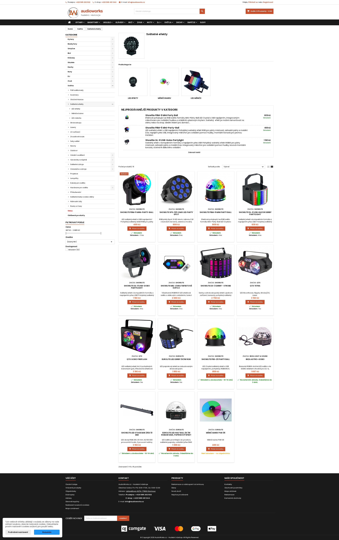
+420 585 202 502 (83, 2)
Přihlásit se (253, 2)
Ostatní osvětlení (77, 155)
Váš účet (71, 478)
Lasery (73, 127)
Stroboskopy (75, 122)
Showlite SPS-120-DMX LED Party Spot (176, 213)
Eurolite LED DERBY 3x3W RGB (176, 359)
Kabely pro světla (77, 183)
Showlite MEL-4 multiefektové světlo (176, 286)
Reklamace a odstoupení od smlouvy (187, 484)
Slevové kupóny (72, 501)
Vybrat (244, 166)
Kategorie (71, 34)
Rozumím (46, 532)
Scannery (74, 95)
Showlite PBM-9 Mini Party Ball (161, 115)
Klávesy (120, 22)
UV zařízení (75, 132)
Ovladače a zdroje (78, 169)
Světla (167, 22)
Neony (73, 146)
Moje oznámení (72, 508)
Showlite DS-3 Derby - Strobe (216, 285)
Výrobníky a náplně (78, 160)
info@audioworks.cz (136, 2)
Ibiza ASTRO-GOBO (255, 359)
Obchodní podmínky (233, 488)
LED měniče (76, 118)
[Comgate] (169, 528)
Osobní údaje (71, 484)
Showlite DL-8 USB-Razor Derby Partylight (255, 213)
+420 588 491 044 (108, 2)
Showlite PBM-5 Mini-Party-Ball (162, 127)
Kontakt (124, 478)
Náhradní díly (76, 201)
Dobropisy (70, 494)
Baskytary (93, 22)
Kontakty (228, 484)
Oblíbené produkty (76, 215)
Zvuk (139, 22)
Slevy (203, 22)
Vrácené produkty (73, 488)
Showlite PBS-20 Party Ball (216, 359)
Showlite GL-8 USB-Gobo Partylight (164, 140)
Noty (149, 22)
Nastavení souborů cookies (77, 505)
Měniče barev (77, 113)
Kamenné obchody (232, 498)
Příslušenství (75, 192)
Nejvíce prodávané (179, 494)
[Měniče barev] (164, 82)
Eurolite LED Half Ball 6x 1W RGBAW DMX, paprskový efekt (176, 433)
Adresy (69, 498)
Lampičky (74, 178)
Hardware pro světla (79, 187)
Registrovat (268, 2)
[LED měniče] (196, 82)
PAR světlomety (76, 90)
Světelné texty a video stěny (82, 197)
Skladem (74, 249)
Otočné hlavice (76, 99)
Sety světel (74, 141)
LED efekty (76, 109)
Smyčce (191, 22)
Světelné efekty (76, 104)
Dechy (179, 22)
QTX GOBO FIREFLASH (137, 359)
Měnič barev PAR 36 (215, 432)
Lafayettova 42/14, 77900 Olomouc (141, 491)
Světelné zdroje (77, 164)
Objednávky (71, 491)
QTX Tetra (255, 285)
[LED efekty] (133, 82)
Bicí (130, 22)
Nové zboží (176, 491)
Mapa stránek (230, 491)
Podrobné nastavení (18, 532)
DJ (158, 22)
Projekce (74, 173)
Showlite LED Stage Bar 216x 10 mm (136, 433)
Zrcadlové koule (77, 136)
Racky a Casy (76, 206)
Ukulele (107, 22)
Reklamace (229, 494)
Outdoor (74, 150)
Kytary (79, 22)
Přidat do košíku (137, 228)
